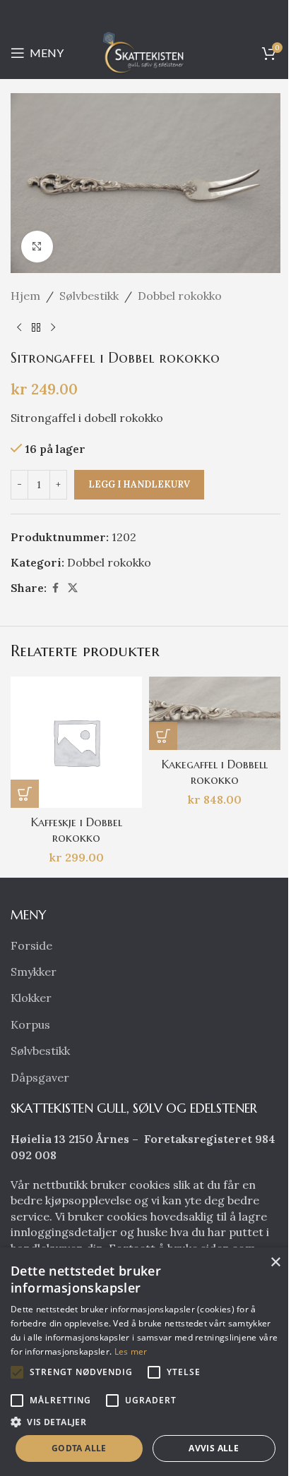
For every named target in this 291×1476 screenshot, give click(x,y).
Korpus (30, 1024)
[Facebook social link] (55, 588)
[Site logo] (145, 51)
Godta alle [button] (79, 1448)
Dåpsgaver (40, 1077)
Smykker (34, 971)
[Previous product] (19, 327)
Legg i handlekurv (139, 484)
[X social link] (73, 588)
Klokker (31, 998)
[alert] (145, 1361)
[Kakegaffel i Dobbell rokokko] (214, 713)
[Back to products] (36, 327)
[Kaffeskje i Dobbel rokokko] (76, 742)
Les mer (131, 1351)
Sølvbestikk (89, 296)
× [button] (275, 1262)
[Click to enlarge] (37, 246)
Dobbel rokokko (180, 296)
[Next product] (52, 327)
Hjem (25, 296)
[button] (25, 794)
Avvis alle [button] (214, 1448)
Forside (31, 945)
